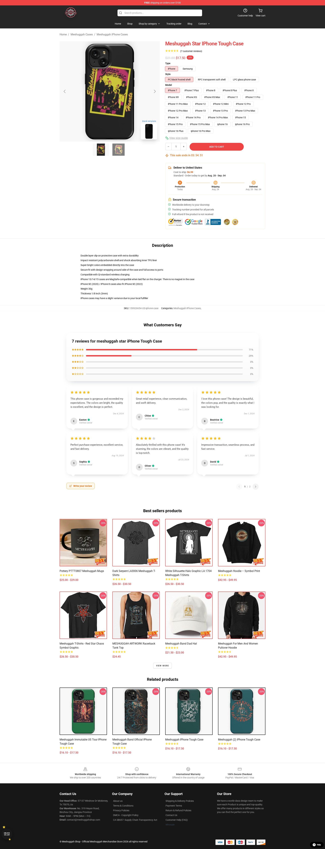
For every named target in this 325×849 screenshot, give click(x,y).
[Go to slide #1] (101, 150)
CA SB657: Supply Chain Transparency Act (135, 820)
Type (167, 63)
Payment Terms (174, 805)
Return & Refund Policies (178, 810)
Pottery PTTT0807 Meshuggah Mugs (82, 571)
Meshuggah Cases (82, 34)
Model (168, 85)
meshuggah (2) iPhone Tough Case (239, 739)
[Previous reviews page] (239, 487)
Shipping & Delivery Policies (180, 801)
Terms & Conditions (123, 805)
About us (118, 801)
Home (63, 34)
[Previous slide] (64, 91)
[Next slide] (154, 91)
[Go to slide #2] (118, 150)
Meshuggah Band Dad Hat (181, 643)
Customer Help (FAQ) (177, 820)
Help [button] (319, 845)
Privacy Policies (121, 810)
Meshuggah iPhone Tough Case (184, 739)
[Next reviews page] (256, 487)
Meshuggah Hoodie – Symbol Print (239, 571)
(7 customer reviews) (191, 51)
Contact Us (171, 815)
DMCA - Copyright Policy (125, 815)
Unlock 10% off (7, 834)
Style (168, 74)
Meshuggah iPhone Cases (112, 34)
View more (162, 666)
